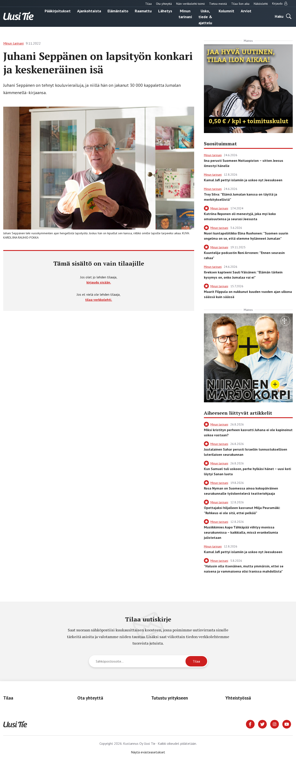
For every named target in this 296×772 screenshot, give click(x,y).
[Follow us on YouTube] (286, 723)
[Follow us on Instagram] (274, 723)
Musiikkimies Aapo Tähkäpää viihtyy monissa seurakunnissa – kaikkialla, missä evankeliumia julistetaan (241, 532)
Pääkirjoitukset (58, 10)
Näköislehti (261, 4)
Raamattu (143, 10)
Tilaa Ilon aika (240, 4)
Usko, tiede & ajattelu (205, 16)
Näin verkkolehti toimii (190, 4)
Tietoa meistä (218, 4)
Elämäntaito (117, 10)
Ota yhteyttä (164, 4)
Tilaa (148, 4)
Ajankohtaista (89, 10)
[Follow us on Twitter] (262, 723)
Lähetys (165, 10)
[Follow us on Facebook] (250, 723)
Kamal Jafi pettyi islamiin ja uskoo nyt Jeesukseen (243, 180)
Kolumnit (226, 10)
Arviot (246, 10)
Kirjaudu (277, 3)
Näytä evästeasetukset (148, 752)
